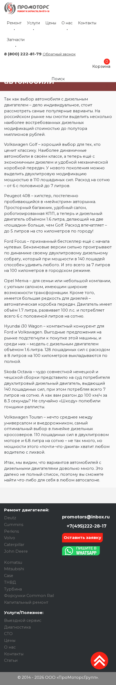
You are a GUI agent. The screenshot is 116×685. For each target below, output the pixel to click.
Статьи (11, 660)
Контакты (87, 23)
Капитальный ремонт (26, 602)
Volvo (9, 537)
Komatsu (13, 562)
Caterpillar (14, 544)
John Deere (16, 551)
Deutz (10, 517)
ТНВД (10, 582)
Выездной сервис (22, 620)
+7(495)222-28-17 (86, 526)
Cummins (13, 524)
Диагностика (17, 627)
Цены (50, 23)
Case (8, 575)
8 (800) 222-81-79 (23, 54)
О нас (67, 23)
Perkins (11, 531)
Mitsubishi (14, 568)
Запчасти (16, 39)
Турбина (13, 589)
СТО (8, 633)
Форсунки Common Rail (29, 595)
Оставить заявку (82, 537)
